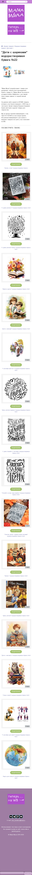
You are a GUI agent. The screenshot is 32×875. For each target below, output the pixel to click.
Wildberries (15, 94)
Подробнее (16, 164)
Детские (9, 48)
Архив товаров (8, 46)
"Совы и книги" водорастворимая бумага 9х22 (16, 695)
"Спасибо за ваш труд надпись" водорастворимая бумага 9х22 (16, 494)
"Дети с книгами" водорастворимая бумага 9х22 (16, 329)
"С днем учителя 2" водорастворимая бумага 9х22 (16, 208)
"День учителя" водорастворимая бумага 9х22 (16, 616)
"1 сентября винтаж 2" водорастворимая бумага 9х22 (16, 369)
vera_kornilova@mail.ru (18, 820)
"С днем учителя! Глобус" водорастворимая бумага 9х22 (16, 248)
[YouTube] (21, 817)
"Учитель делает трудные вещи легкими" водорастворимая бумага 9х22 (16, 535)
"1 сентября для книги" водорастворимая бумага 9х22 (16, 736)
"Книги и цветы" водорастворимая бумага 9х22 (16, 289)
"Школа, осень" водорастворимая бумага (16, 168)
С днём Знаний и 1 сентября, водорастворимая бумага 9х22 (16, 452)
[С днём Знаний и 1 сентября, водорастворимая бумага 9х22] (16, 430)
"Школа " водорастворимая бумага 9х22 (16, 576)
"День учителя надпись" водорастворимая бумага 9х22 (16, 411)
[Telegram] (14, 817)
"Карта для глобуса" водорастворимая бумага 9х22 (16, 777)
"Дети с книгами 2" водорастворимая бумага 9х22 (16, 655)
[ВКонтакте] (11, 817)
